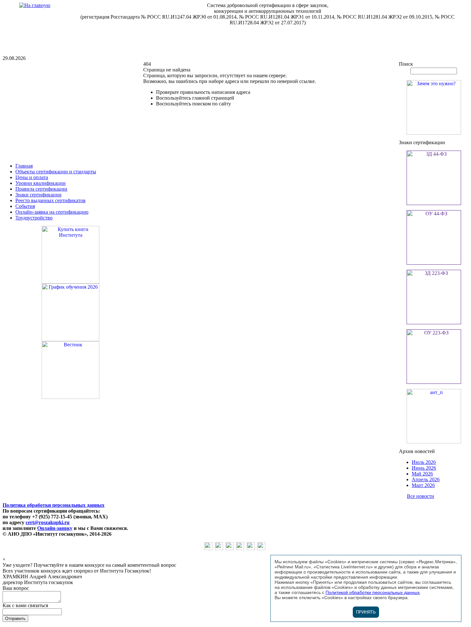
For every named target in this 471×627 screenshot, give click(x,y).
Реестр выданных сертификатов (50, 200)
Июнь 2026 (424, 468)
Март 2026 (423, 485)
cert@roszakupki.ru (48, 522)
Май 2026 (422, 473)
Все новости (420, 496)
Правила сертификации (41, 189)
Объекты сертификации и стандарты (55, 171)
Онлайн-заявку (54, 528)
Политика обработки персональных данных (53, 505)
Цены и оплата (31, 177)
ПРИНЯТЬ (366, 612)
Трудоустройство (34, 217)
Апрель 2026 (426, 479)
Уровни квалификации (40, 183)
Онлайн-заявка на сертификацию (51, 212)
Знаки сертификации (38, 194)
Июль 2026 (424, 462)
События (25, 206)
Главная (24, 166)
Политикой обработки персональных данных (373, 592)
